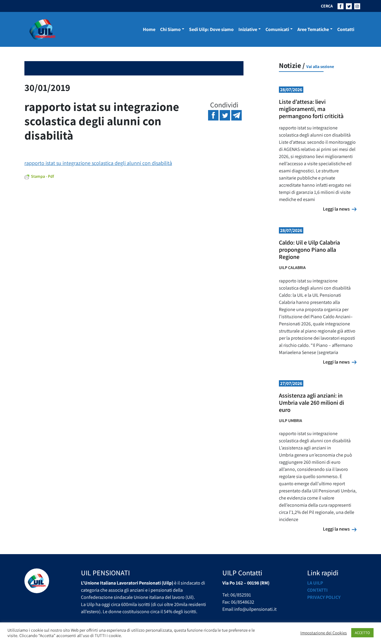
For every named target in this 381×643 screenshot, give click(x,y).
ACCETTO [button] (362, 632)
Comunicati (277, 29)
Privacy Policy (324, 597)
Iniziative (247, 29)
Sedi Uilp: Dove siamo (211, 29)
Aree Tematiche (313, 29)
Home (149, 29)
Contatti (345, 29)
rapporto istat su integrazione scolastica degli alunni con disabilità (98, 163)
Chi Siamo (170, 29)
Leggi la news (340, 208)
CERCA (327, 6)
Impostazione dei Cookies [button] (323, 633)
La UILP (315, 583)
